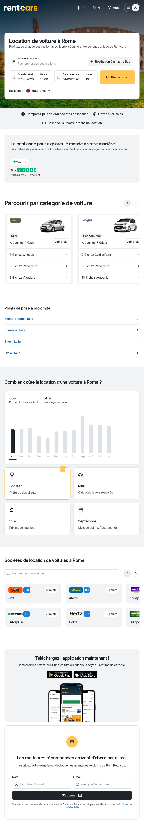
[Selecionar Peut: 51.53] (21, 441)
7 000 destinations (40, 763)
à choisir (16, 770)
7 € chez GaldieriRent (96, 254)
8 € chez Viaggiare (22, 277)
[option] (39, 254)
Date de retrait (25, 74)
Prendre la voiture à (28, 58)
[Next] (136, 203)
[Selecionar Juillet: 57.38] (100, 439)
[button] (22, 162)
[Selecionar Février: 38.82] (39, 444)
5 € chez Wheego (22, 254)
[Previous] (127, 203)
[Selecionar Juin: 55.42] (109, 439)
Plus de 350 (96, 763)
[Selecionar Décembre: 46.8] (56, 442)
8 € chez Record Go (24, 266)
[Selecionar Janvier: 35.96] (48, 445)
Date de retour (71, 74)
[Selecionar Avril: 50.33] (13, 441)
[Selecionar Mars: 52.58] (30, 441)
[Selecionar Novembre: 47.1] (65, 442)
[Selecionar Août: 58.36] (91, 439)
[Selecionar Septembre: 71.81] (82, 434)
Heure (43, 74)
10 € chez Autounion (96, 277)
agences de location (92, 770)
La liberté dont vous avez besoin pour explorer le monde (67, 792)
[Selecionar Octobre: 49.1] (74, 442)
